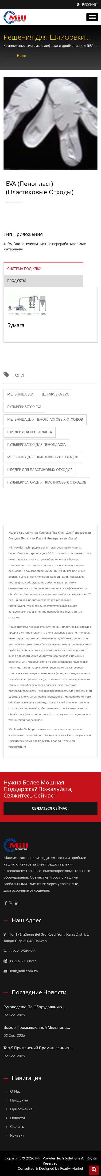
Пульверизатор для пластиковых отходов (46, 482)
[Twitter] (11, 903)
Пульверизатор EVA (24, 407)
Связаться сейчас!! (50, 808)
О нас (15, 1091)
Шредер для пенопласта (29, 432)
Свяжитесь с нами (20, 741)
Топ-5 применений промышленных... (38, 1047)
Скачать (17, 1126)
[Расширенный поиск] (94, 1170)
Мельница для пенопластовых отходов (45, 419)
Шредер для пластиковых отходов (40, 470)
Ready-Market (71, 1168)
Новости (17, 1118)
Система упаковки (79, 735)
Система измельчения (51, 735)
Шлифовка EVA (55, 394)
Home (21, 56)
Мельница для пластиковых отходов (42, 457)
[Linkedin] (16, 903)
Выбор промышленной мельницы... (37, 1027)
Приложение (21, 1109)
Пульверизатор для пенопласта (36, 445)
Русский (89, 5)
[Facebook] (6, 903)
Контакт (17, 1135)
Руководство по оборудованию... (34, 1006)
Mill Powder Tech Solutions (57, 1158)
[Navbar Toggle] (92, 17)
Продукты (19, 1100)
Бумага (15, 324)
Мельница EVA (20, 394)
